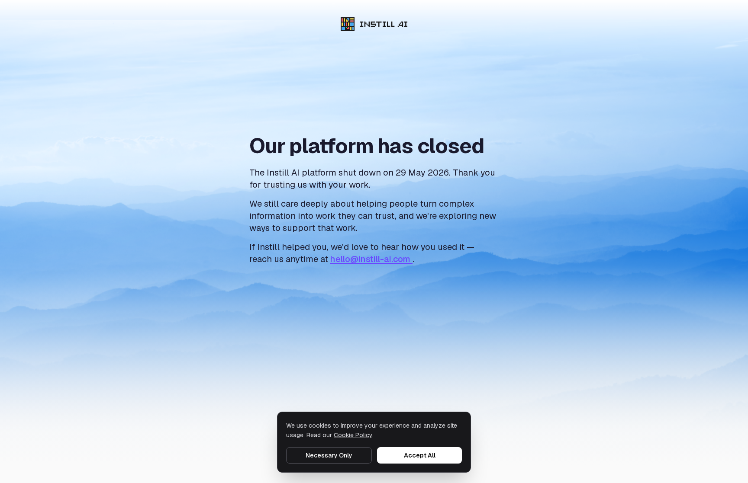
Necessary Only (329, 455)
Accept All (419, 455)
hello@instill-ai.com (371, 259)
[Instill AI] (374, 24)
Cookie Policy (353, 435)
